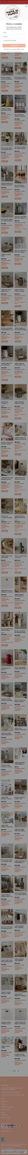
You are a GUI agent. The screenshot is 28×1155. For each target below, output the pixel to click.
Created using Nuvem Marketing (14, 51)
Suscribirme (14, 45)
